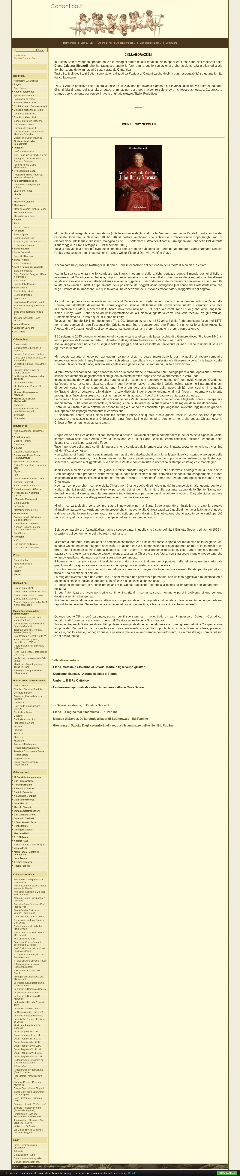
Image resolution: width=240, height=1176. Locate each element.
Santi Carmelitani (23, 263)
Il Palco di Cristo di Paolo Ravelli (30, 960)
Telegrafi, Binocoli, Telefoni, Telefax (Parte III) (28, 631)
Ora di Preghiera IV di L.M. (27, 1042)
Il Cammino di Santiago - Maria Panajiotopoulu (29, 956)
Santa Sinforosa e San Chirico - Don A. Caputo (30, 1093)
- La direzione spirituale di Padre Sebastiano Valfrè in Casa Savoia (98, 687)
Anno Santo (20, 88)
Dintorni (18, 567)
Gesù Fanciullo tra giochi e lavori (30, 155)
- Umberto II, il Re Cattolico (70, 680)
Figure (17, 471)
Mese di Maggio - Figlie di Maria (30, 209)
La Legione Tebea (23, 191)
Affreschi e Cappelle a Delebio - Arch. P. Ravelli (30, 893)
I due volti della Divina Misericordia (25, 166)
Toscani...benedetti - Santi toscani (27, 319)
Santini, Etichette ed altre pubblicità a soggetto (26, 410)
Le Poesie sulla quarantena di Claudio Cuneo (29, 984)
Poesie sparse (21, 755)
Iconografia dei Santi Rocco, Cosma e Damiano (28, 160)
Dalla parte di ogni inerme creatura (27, 707)
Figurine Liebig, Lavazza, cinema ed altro (27, 371)
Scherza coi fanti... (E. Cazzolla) (30, 1104)
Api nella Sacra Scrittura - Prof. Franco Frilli (29, 905)
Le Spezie (19, 506)
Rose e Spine (21, 234)
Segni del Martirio (23, 295)
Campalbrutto (21, 560)
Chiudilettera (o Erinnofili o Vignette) (27, 349)
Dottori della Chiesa (24, 124)
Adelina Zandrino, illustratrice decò (29, 432)
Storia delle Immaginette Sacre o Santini (30, 307)
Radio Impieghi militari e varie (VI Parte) (29, 647)
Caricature (19, 444)
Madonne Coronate (24, 201)
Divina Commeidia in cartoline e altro (30, 466)
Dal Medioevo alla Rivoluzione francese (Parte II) (29, 625)
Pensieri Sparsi (21, 227)
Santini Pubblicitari (23, 291)
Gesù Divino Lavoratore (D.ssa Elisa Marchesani (29, 949)
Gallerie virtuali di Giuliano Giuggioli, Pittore (27, 518)
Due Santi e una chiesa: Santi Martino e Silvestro (29, 133)
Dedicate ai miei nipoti (25, 719)
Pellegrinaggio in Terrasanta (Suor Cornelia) (28, 1071)
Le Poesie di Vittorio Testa (27, 1008)
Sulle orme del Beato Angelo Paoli (28, 313)
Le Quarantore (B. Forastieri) (28, 1012)
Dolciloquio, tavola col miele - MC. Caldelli (29, 933)
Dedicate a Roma (23, 712)
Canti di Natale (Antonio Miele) (29, 916)
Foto (16, 475)
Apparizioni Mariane (24, 95)
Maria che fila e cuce (24, 216)
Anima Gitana (21, 685)
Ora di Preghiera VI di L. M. (27, 1049)
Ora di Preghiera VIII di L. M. (28, 1056)
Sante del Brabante (24, 256)
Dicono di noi (105, 42)
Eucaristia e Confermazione (28, 138)
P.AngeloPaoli (21, 1066)
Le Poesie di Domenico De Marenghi (27, 997)
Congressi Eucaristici (24, 113)
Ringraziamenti (57, 1167)
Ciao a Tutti (87, 42)
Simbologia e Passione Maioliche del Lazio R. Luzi (27, 1115)
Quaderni (18, 405)
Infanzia (18, 726)
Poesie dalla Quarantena (26, 748)
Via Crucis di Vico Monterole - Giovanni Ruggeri (29, 1131)
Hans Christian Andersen (26, 485)
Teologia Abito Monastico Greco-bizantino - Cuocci (30, 1121)
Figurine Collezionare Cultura (29, 354)
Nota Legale (43, 1167)
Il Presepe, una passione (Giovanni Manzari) (26, 965)
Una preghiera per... (150, 42)
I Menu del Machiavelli (25, 499)
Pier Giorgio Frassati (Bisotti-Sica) (28, 1077)
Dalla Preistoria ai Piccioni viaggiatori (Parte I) (27, 618)
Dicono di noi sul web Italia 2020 (30, 591)
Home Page (69, 42)
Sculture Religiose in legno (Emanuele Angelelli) (27, 1109)
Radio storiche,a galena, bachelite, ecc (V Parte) (26, 641)
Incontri (17, 571)
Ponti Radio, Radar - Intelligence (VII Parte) (30, 653)
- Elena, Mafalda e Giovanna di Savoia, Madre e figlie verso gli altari (98, 667)
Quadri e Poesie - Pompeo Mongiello (27, 1083)
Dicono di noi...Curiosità (26, 598)
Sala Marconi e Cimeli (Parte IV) (30, 636)
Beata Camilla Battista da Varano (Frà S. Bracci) (27, 911)
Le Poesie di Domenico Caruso (30, 989)
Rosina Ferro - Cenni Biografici (29, 1088)
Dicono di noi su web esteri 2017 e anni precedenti (30, 603)
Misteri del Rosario (23, 212)
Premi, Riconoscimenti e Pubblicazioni (26, 763)
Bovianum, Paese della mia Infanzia (28, 697)
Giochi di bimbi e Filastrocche (29, 478)
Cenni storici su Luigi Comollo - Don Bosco (30, 921)
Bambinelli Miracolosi (25, 102)
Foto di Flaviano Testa (25, 938)
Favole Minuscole (23, 563)
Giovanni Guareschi (24, 482)
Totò (16, 540)
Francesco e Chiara (24, 723)
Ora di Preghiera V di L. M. (27, 1046)
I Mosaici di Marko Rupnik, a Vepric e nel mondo (28, 176)
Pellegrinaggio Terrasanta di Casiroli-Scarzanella (28, 1061)
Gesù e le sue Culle (24, 151)
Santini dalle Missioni (25, 284)
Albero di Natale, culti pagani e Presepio (29, 899)
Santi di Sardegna (23, 271)
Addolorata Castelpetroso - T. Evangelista (29, 880)
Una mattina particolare (26, 544)
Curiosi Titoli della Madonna (28, 121)
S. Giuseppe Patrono (24, 245)
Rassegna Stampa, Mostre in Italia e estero (28, 671)
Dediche (18, 716)
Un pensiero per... (125, 42)
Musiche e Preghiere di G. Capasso (27, 1026)
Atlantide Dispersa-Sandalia (28, 689)
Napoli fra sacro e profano (27, 523)
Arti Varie (18, 1151)
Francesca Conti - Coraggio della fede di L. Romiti (28, 943)
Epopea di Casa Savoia (26, 461)
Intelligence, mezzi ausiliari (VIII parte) (30, 659)
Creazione (19, 702)
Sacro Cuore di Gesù (24, 238)
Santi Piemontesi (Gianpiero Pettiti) (28, 1099)
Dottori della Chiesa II (25, 128)
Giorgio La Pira (21, 503)
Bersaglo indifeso (23, 692)
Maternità (18, 737)
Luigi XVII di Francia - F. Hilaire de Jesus (29, 1020)
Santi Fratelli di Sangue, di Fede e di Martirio (30, 275)
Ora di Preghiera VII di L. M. (28, 1053)
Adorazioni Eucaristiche (26, 81)
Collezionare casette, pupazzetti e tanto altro (30, 359)
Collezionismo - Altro (24, 1155)
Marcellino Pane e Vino (26, 510)
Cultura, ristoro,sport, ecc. (27, 1162)
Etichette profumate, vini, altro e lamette (30, 365)
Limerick (18, 730)
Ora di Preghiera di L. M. (26, 1031)
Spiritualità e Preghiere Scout (29, 302)
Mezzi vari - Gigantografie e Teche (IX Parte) (28, 665)
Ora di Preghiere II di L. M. (27, 1035)
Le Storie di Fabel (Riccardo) (28, 1015)
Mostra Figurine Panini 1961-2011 (29, 387)
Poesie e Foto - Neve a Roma (29, 751)
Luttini (17, 198)
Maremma (19, 733)
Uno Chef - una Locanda (26, 547)
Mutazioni (19, 740)
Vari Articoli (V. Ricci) (24, 1126)
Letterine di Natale (23, 382)
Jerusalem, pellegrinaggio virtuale (27, 186)
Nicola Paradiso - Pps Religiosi (30, 844)
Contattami (171, 42)
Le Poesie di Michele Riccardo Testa (29, 1003)
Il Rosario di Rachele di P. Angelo (27, 971)
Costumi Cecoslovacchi (26, 451)
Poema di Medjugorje (25, 744)
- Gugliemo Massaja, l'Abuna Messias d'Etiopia (84, 673)
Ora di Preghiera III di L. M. (27, 1038)
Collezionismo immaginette (28, 1158)
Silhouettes (19, 418)
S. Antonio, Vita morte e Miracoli (30, 241)
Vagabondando (22, 758)
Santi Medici (20, 280)
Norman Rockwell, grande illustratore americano (27, 528)
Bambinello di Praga (24, 99)
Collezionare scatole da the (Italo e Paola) (28, 927)
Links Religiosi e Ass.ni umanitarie (25, 1146)
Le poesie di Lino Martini (26, 992)
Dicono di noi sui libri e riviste (29, 595)
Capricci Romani (22, 441)
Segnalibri (19, 415)
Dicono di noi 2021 (23, 588)
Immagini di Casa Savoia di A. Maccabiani (29, 978)
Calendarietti (20, 344)
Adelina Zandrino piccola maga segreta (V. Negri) (30, 887)
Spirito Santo (20, 298)
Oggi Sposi (19, 533)
